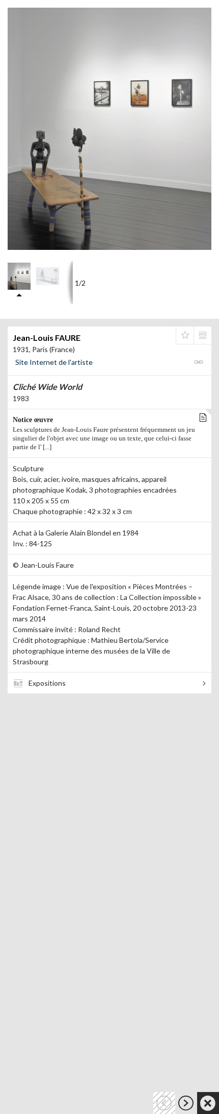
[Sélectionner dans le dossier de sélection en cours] (185, 335)
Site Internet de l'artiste (54, 362)
